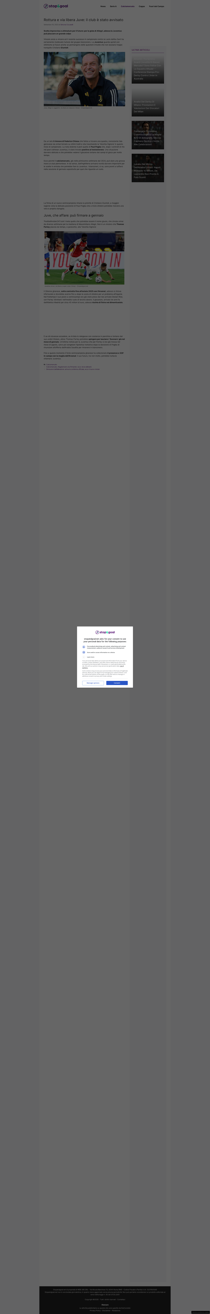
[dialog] (105, 657)
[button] (105, 657)
